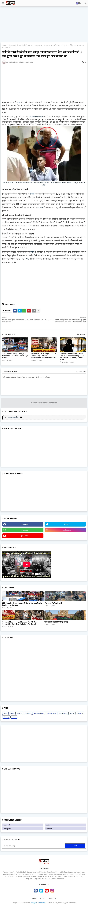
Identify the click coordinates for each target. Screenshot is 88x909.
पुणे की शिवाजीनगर (36, 116)
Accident (27, 713)
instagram (67, 530)
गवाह (18, 102)
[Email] (34, 310)
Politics (19, 713)
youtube (24, 536)
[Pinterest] (29, 310)
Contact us (52, 898)
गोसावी (32, 194)
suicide (14, 717)
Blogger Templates (38, 903)
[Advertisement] (44, 25)
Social (5, 713)
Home (4, 45)
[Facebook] (15, 310)
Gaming (6, 717)
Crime (9, 45)
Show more (81, 334)
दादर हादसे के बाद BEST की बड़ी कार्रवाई (56, 622)
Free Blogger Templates (67, 903)
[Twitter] (20, 310)
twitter (66, 524)
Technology (63, 713)
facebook (24, 524)
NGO (40, 207)
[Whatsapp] (24, 310)
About (42, 898)
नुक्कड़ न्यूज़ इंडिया (13, 417)
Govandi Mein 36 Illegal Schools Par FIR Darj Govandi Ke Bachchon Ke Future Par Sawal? (43, 356)
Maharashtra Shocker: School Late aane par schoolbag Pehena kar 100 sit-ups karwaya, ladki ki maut (72, 356)
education (80, 713)
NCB (27, 259)
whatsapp (24, 530)
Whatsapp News (39, 713)
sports (72, 713)
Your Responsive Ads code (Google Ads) (44, 403)
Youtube (49, 829)
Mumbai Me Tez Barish (53, 603)
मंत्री (32, 252)
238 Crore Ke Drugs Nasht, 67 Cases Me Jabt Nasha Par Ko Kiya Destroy (15, 356)
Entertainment (51, 713)
